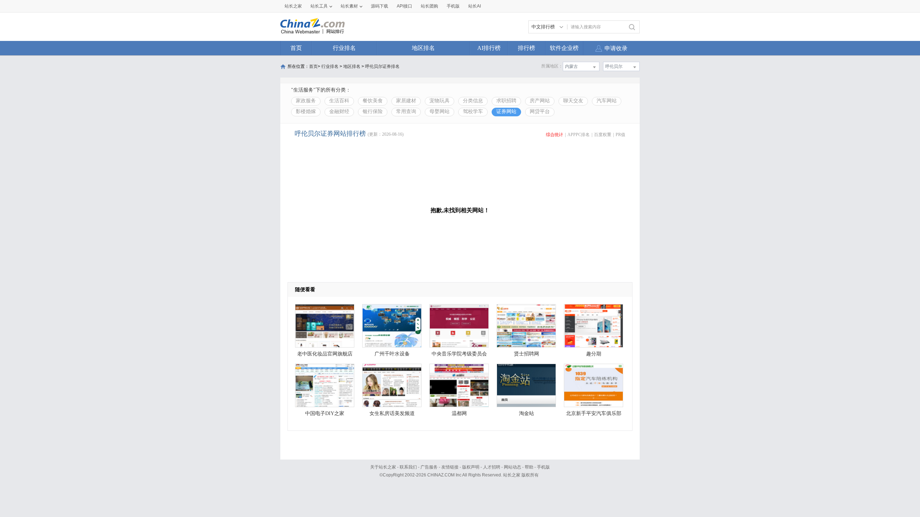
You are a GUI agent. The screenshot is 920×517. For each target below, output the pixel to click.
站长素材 (349, 6)
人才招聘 (491, 467)
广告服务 (429, 467)
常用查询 (406, 111)
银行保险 (373, 111)
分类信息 (473, 100)
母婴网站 (439, 111)
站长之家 (293, 6)
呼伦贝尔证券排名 (382, 66)
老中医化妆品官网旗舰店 (325, 354)
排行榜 (526, 48)
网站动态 (512, 467)
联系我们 (408, 467)
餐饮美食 (373, 100)
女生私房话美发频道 (392, 413)
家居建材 (406, 100)
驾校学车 (473, 111)
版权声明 (470, 467)
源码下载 (379, 6)
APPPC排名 (578, 134)
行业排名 (344, 48)
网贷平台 (540, 111)
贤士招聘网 (526, 354)
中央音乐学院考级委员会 (459, 354)
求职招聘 (506, 100)
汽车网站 (607, 100)
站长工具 (319, 6)
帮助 (529, 467)
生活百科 (339, 100)
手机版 (543, 467)
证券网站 (506, 111)
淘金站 (526, 413)
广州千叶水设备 (392, 354)
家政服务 (306, 100)
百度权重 (602, 134)
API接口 (404, 6)
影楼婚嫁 (306, 111)
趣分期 (593, 354)
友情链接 (450, 467)
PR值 (620, 134)
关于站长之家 (383, 467)
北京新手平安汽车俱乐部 (593, 413)
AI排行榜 (489, 48)
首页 (296, 48)
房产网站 (540, 100)
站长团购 (429, 6)
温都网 (459, 413)
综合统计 (554, 134)
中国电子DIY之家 (324, 413)
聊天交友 (573, 100)
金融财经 (339, 111)
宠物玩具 (439, 100)
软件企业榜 (564, 48)
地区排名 (423, 48)
